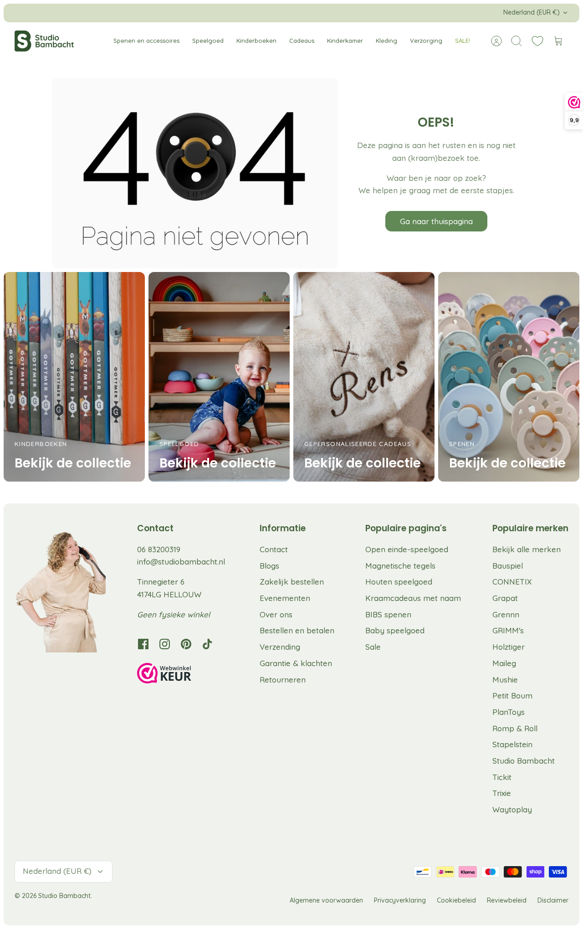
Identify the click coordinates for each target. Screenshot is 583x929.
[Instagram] (164, 644)
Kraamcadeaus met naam (413, 598)
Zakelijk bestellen (292, 581)
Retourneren (283, 679)
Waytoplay (512, 809)
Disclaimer (552, 900)
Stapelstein (512, 744)
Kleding (386, 40)
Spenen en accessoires (146, 40)
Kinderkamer (345, 40)
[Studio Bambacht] (44, 41)
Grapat (505, 598)
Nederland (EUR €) (531, 12)
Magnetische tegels (400, 565)
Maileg (504, 663)
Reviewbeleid (507, 900)
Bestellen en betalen (297, 630)
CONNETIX (512, 581)
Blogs (269, 565)
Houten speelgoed (398, 581)
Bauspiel (507, 565)
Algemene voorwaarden (326, 900)
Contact (274, 549)
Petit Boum (512, 695)
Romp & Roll (514, 728)
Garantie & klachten (296, 663)
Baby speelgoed (394, 630)
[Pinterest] (186, 644)
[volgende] (415, 13)
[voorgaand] (168, 13)
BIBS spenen (388, 614)
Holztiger (508, 647)
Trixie (501, 793)
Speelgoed (208, 40)
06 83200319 (158, 549)
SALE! (462, 40)
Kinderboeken (256, 40)
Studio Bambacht (523, 760)
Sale (373, 647)
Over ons (276, 614)
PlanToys (508, 712)
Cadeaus (301, 40)
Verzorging (426, 40)
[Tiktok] (207, 644)
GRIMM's (508, 630)
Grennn (505, 614)
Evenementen (285, 598)
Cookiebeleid (456, 900)
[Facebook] (143, 644)
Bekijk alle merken (526, 549)
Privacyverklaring (400, 900)
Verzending (280, 647)
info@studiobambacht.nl (181, 561)
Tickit (501, 777)
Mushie (505, 679)
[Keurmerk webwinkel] (182, 675)
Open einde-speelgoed (406, 549)
